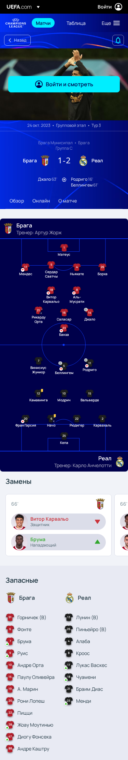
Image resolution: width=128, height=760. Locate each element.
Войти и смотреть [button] (69, 84)
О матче (67, 200)
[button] (109, 23)
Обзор (17, 200)
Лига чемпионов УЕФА (15, 23)
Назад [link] (20, 40)
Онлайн (41, 200)
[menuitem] (45, 23)
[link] (43, 23)
